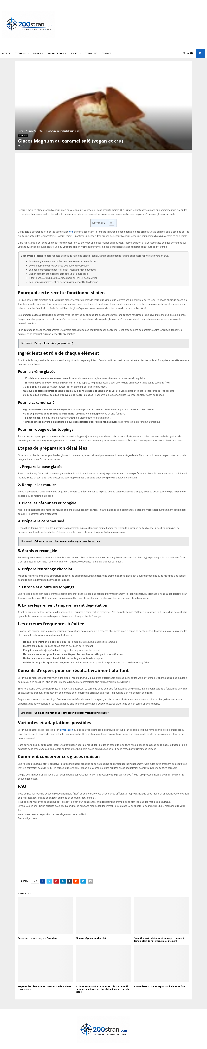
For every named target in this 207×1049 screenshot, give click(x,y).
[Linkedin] (188, 53)
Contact (106, 53)
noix (71, 231)
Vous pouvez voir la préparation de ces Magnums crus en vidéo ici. (53, 814)
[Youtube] (192, 53)
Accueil (6, 53)
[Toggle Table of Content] (110, 223)
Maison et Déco (55, 53)
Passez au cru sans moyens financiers (37, 938)
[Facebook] (181, 53)
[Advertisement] (149, 24)
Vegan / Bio (91, 53)
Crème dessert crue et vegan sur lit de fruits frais (159, 986)
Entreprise (21, 53)
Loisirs (37, 53)
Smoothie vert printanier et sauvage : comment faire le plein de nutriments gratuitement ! (159, 939)
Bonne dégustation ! (28, 818)
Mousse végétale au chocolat (91, 938)
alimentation (66, 729)
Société (74, 53)
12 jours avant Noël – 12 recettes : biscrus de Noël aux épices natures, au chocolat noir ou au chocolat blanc (103, 989)
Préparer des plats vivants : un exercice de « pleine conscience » (44, 988)
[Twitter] (185, 53)
